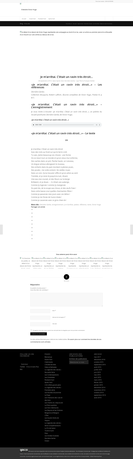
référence (83, 204)
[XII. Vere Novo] (49, 262)
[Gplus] (26, 1)
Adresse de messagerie (58, 317)
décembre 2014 (99, 387)
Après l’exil (51, 19)
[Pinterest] (28, 1)
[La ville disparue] (1, 230)
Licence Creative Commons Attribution (65, 451)
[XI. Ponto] (107, 262)
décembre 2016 (99, 359)
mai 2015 (97, 375)
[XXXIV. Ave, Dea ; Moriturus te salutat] (131, 230)
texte (89, 204)
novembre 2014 (99, 390)
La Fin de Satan (50, 428)
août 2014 (97, 398)
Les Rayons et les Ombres (54, 410)
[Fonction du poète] (25, 262)
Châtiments (49, 362)
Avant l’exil (32, 19)
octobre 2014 (99, 392)
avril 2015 (97, 377)
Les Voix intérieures (52, 408)
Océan (47, 441)
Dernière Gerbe (88, 23)
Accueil (24, 19)
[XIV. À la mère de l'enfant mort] (60, 262)
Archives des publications (78, 359)
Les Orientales (50, 377)
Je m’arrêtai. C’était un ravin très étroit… (66, 77)
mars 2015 (98, 380)
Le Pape (47, 395)
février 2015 (98, 382)
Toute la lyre (49, 431)
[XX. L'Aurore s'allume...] (72, 262)
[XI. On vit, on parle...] (37, 262)
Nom (54, 310)
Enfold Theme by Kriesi (96, 456)
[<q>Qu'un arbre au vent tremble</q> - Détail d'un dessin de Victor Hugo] (66, 52)
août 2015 (97, 367)
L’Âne (46, 415)
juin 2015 (97, 372)
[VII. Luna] (95, 262)
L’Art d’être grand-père (53, 385)
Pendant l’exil (42, 19)
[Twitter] (20, 1)
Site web (54, 323)
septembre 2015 (100, 365)
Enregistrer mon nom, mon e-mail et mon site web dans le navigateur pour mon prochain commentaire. (59, 330)
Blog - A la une (25, 24)
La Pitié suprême (51, 405)
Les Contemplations (52, 375)
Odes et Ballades (51, 367)
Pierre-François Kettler (87, 81)
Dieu (46, 433)
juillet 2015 (98, 370)
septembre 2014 (100, 395)
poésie (76, 204)
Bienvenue (48, 357)
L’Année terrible (50, 365)
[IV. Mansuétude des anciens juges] (84, 262)
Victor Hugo (96, 204)
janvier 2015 (98, 385)
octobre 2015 (99, 362)
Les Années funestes (52, 436)
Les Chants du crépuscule (54, 403)
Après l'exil (80, 23)
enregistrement (58, 204)
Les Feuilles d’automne (53, 392)
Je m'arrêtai (68, 204)
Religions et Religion (52, 413)
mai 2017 (97, 357)
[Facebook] (23, 1)
